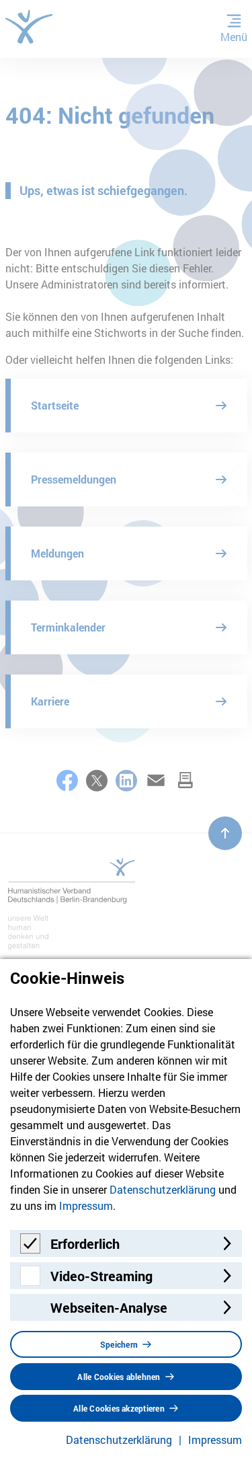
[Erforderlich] (30, 1249)
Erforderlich (85, 1243)
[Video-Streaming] (30, 1281)
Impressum (86, 1205)
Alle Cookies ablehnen (118, 1376)
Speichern (119, 1344)
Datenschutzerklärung (163, 1189)
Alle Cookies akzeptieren (119, 1408)
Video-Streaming (101, 1275)
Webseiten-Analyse (108, 1307)
